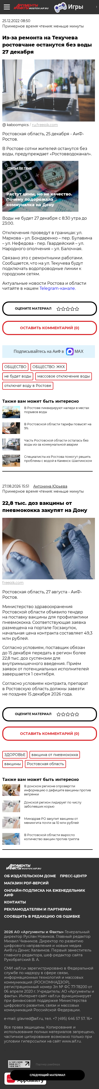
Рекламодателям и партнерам (37, 909)
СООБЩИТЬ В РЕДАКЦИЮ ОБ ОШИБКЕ (42, 916)
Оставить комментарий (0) (49, 328)
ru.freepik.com (45, 125)
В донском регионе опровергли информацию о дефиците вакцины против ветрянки (57, 790)
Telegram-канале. (58, 288)
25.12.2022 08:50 (16, 21)
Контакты (15, 902)
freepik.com (13, 582)
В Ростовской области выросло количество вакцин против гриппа (51, 837)
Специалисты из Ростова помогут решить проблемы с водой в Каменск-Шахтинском (58, 459)
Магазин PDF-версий (26, 883)
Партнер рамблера (48, 1064)
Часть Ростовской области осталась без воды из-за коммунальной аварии (56, 442)
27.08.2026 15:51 (15, 486)
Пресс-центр (73, 876)
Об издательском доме (30, 876)
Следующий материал (47, 1075)
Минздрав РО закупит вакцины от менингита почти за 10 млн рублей (51, 821)
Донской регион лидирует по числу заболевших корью (52, 804)
